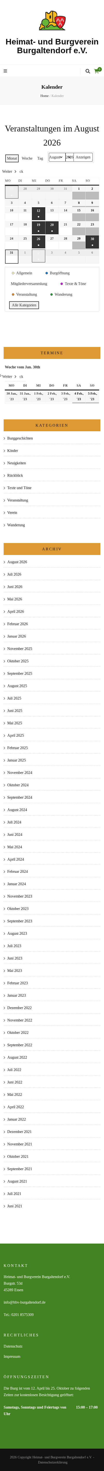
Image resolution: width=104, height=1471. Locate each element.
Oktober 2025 (18, 661)
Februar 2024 (17, 871)
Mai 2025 (14, 723)
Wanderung (16, 525)
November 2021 (19, 1144)
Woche (27, 158)
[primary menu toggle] (6, 71)
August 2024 (17, 810)
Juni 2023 (14, 958)
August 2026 (17, 562)
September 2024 (19, 797)
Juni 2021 (14, 1206)
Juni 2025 (14, 711)
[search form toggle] (88, 71)
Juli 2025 (14, 698)
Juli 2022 (14, 1070)
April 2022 (15, 1107)
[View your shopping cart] (96, 71)
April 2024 (15, 859)
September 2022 (19, 1045)
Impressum (12, 1356)
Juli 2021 (14, 1194)
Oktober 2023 (18, 909)
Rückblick (15, 475)
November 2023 (19, 896)
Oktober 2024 (18, 785)
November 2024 (19, 772)
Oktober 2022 (18, 1032)
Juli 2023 (14, 946)
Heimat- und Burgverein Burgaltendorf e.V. (52, 46)
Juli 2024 (14, 822)
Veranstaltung (17, 500)
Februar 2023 (17, 983)
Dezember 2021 (19, 1132)
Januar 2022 (16, 1119)
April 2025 (15, 735)
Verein (12, 513)
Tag (40, 158)
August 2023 (17, 933)
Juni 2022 (14, 1082)
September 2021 (19, 1169)
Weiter (7, 171)
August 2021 (17, 1181)
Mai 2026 (14, 599)
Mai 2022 (14, 1094)
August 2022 (17, 1057)
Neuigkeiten (16, 463)
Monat (12, 158)
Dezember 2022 (19, 1008)
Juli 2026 (14, 574)
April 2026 (15, 611)
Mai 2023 (14, 971)
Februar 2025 (17, 748)
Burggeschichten (20, 438)
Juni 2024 (14, 834)
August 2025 (17, 686)
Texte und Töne (19, 488)
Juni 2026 (14, 587)
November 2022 (19, 1020)
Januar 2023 (16, 995)
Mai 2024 (14, 847)
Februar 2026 (17, 624)
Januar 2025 (16, 760)
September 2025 (19, 673)
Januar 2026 (16, 636)
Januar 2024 (16, 884)
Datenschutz (13, 1346)
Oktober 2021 (18, 1156)
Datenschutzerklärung (52, 1462)
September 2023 (19, 921)
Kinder (12, 451)
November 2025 (19, 649)
